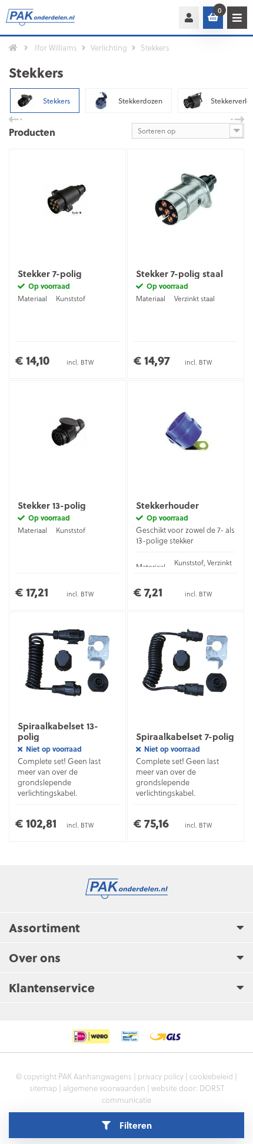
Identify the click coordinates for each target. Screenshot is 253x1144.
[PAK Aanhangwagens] (47, 17)
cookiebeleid (211, 1076)
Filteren (135, 1125)
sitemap (43, 1087)
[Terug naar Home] (13, 47)
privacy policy (161, 1076)
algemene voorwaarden (104, 1087)
